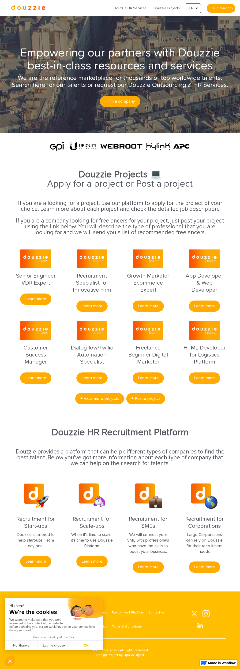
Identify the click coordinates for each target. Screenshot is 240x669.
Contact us (156, 612)
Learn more (35, 299)
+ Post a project (145, 399)
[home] (28, 8)
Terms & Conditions (127, 626)
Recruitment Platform (128, 612)
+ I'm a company (221, 8)
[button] (193, 8)
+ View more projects (99, 399)
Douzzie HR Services (130, 8)
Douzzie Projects (167, 8)
